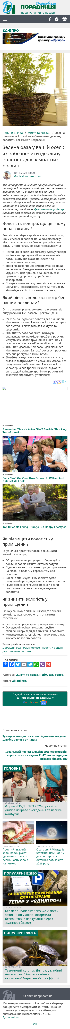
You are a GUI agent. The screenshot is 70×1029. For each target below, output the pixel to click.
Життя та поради (39, 133)
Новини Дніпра (13, 133)
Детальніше (11, 1017)
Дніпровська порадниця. (49, 209)
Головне (12, 768)
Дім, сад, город (53, 675)
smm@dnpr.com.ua (39, 996)
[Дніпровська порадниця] (11, 997)
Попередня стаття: (34, 734)
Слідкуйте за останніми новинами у (35, 698)
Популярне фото (20, 933)
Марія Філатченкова (27, 176)
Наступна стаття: (36, 752)
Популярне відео (20, 873)
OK (35, 1024)
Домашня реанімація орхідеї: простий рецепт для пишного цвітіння (33, 649)
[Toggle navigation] (5, 19)
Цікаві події (20, 681)
